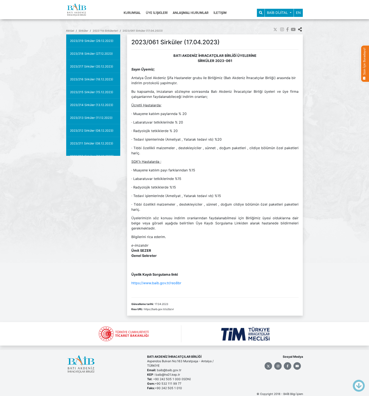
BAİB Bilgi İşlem (293, 394)
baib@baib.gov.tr (169, 370)
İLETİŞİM (220, 13)
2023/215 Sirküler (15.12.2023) (91, 92)
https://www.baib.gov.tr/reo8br (156, 283)
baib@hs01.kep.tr (167, 374)
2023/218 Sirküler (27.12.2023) (91, 53)
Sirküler (83, 30)
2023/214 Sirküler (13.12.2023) (91, 105)
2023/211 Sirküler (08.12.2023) (91, 143)
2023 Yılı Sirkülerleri (105, 30)
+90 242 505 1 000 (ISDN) (172, 379)
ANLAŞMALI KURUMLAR (190, 13)
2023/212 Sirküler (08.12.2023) (91, 130)
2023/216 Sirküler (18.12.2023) (91, 79)
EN (298, 12)
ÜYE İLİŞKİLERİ (157, 13)
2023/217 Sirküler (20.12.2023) (91, 66)
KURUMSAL (132, 13)
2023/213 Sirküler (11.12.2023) (91, 117)
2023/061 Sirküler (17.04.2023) (143, 30)
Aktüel (70, 30)
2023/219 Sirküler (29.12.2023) (91, 41)
